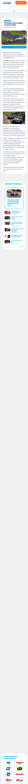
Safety (18, 232)
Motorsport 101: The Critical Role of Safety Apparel (17, 236)
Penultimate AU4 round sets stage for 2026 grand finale (13, 202)
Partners (18, 214)
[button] (14, 11)
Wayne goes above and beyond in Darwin (16, 212)
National (14, 206)
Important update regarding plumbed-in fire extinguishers (17, 230)
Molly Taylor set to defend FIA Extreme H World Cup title (16, 223)
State (18, 219)
